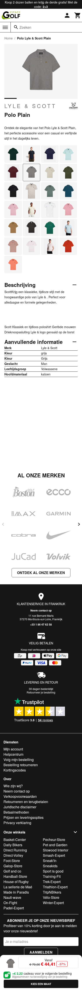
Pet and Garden (55, 844)
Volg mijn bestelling (18, 759)
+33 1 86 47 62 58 (41, 624)
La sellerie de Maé (17, 886)
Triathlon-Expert (55, 886)
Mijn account (13, 749)
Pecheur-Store (54, 839)
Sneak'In (49, 860)
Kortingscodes (14, 770)
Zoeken (25, 27)
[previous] (3, 524)
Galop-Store (12, 865)
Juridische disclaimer (19, 806)
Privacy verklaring (17, 822)
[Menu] (5, 27)
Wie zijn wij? (13, 785)
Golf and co (12, 871)
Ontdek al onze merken (41, 572)
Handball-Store (15, 876)
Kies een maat (41, 984)
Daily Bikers (12, 844)
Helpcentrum (13, 754)
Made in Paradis (16, 892)
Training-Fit (52, 876)
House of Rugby (16, 881)
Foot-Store (11, 860)
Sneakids (50, 865)
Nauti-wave (12, 897)
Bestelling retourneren (20, 764)
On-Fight (10, 902)
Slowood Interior (55, 850)
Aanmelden (41, 952)
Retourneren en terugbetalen (25, 801)
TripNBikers (52, 892)
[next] (79, 524)
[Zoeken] (16, 27)
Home (8, 38)
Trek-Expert (52, 881)
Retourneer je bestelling (41, 692)
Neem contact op (41, 610)
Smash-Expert (54, 855)
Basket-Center (14, 839)
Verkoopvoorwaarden (20, 796)
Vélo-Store (51, 897)
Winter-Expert (53, 902)
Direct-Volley (13, 855)
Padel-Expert (13, 907)
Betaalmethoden (16, 812)
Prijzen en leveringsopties (23, 817)
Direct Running (15, 850)
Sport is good (53, 871)
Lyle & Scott (30, 105)
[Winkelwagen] (77, 15)
